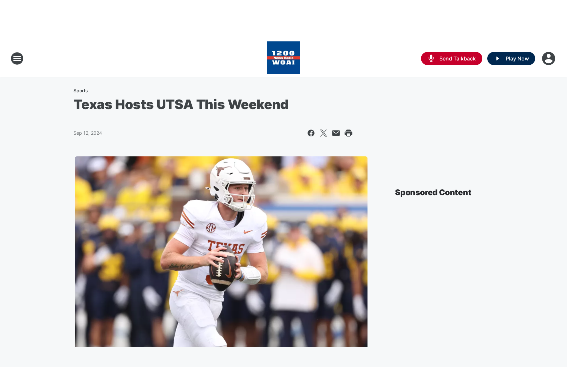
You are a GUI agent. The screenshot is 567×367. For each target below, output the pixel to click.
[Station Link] (283, 58)
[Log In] (549, 58)
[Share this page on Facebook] (311, 133)
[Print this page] (348, 133)
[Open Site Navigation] (17, 58)
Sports (81, 90)
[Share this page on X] (323, 133)
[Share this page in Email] (336, 133)
